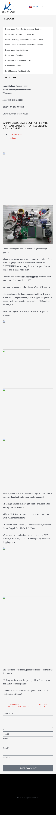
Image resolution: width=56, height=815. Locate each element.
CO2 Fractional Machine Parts (18, 60)
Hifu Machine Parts (13, 66)
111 (4, 729)
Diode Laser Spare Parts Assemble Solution (23, 29)
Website (6, 757)
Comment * (8, 713)
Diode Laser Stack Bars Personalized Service (24, 45)
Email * (6, 748)
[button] (45, 7)
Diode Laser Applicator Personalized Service (24, 39)
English (35, 6)
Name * (6, 738)
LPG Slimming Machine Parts (17, 71)
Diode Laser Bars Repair (15, 55)
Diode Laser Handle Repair (16, 50)
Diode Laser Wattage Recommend (19, 34)
